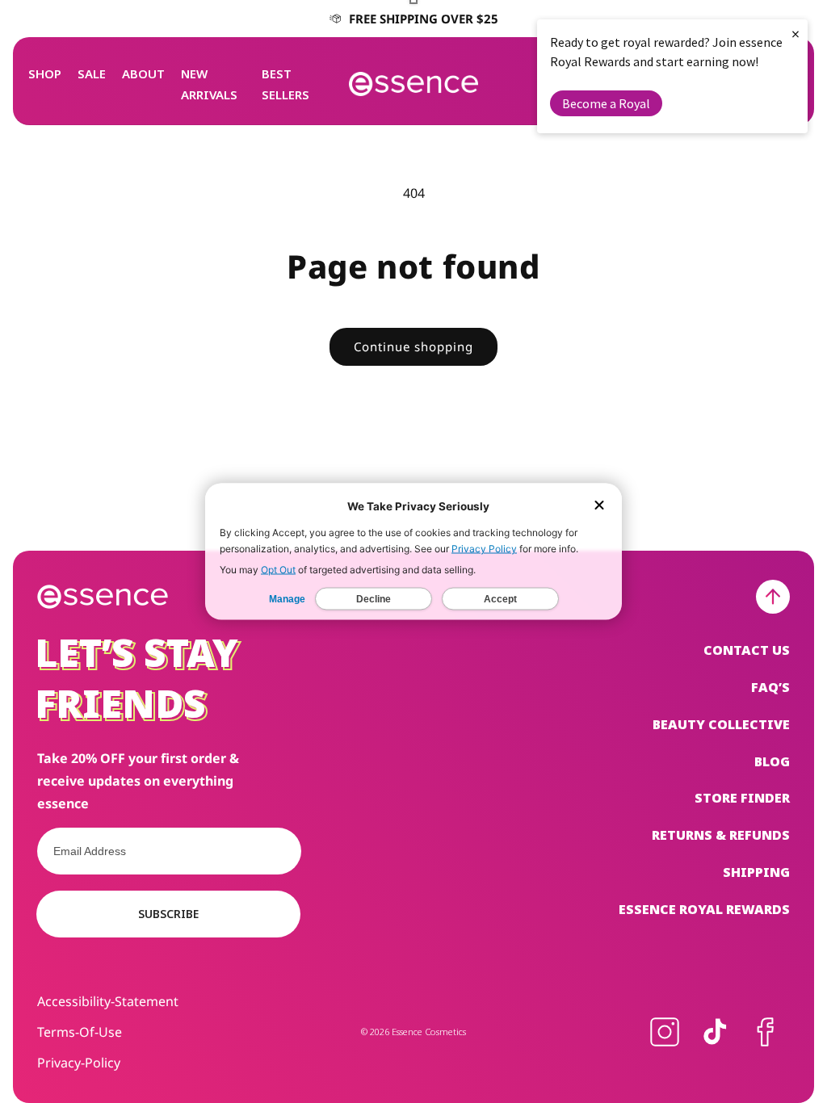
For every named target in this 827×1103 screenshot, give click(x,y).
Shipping (756, 872)
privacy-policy (78, 1063)
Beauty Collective (721, 724)
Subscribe (168, 913)
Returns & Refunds (721, 835)
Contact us (746, 650)
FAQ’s (770, 687)
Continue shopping (413, 346)
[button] (44, 73)
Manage (287, 599)
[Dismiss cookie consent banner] (599, 506)
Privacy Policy (484, 549)
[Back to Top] (773, 597)
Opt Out (278, 570)
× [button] (795, 33)
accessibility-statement (107, 1001)
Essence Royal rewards (704, 909)
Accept (500, 599)
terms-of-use (79, 1032)
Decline (373, 599)
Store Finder (742, 798)
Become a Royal (606, 103)
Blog (772, 761)
